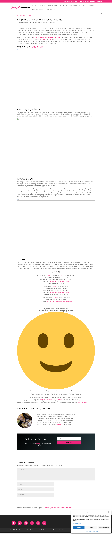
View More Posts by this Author (52, 429)
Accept (79, 527)
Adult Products (22, 16)
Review (30, 16)
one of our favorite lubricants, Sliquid (59, 301)
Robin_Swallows (23, 22)
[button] (109, 512)
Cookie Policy (88, 531)
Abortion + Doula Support (55, 6)
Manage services (77, 523)
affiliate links (81, 401)
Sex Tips (91, 6)
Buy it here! (38, 46)
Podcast (82, 6)
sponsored (30, 401)
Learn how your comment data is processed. (58, 508)
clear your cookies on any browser (51, 399)
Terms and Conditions (59, 530)
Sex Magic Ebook (71, 6)
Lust (50, 39)
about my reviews (82, 402)
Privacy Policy (95, 531)
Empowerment (37, 9)
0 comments (51, 22)
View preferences (104, 527)
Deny (91, 527)
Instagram (59, 424)
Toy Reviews (49, 9)
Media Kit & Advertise (96, 1)
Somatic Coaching (38, 6)
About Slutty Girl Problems (71, 1)
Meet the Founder (84, 1)
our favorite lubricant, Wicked (59, 281)
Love (43, 39)
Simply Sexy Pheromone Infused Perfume (46, 37)
